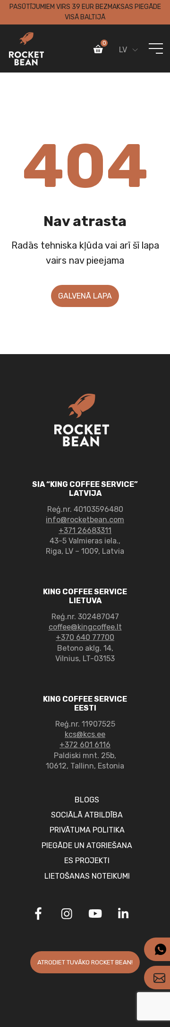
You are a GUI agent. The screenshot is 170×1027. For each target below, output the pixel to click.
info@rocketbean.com (85, 519)
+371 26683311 (85, 530)
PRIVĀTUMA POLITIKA (87, 829)
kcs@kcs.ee (85, 734)
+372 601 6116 (85, 744)
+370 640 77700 (85, 637)
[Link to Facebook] (38, 915)
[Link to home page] (26, 48)
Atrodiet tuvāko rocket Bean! (85, 962)
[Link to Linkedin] (123, 913)
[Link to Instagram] (66, 915)
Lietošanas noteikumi (87, 876)
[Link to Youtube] (95, 915)
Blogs (87, 799)
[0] (98, 51)
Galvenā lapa (85, 295)
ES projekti (87, 860)
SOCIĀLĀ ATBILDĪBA (87, 814)
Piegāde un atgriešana (87, 845)
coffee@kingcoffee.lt (85, 627)
